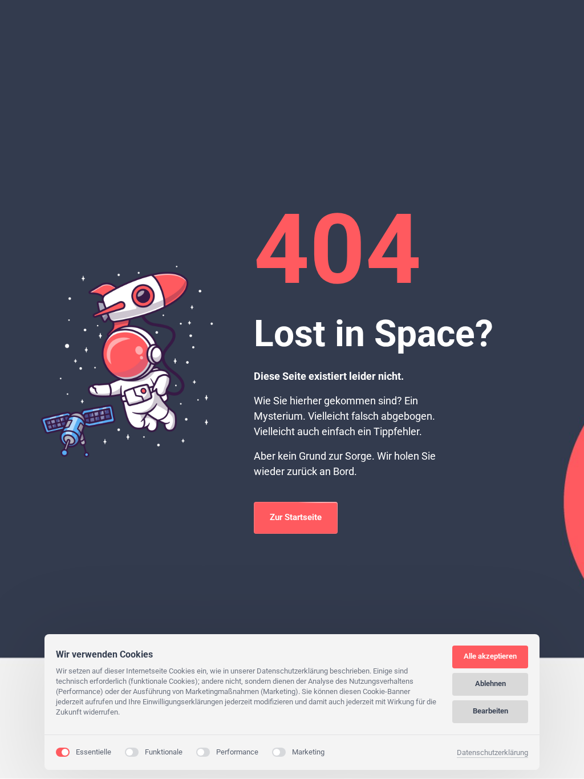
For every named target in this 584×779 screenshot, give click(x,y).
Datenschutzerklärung (492, 753)
